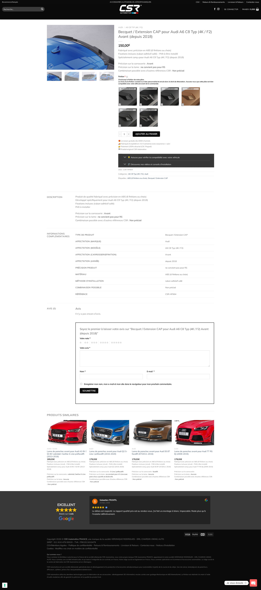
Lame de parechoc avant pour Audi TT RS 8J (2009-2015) (193, 452)
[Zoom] (50, 66)
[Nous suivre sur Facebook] (215, 9)
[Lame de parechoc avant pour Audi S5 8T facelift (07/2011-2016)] (152, 433)
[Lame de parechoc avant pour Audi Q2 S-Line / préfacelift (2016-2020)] (109, 433)
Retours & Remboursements (214, 2)
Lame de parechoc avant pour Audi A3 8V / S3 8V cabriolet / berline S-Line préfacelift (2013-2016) (66, 454)
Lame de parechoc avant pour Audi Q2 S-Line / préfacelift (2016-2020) (108, 452)
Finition (121, 76)
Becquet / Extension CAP (158, 178)
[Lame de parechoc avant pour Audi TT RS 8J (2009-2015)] (194, 433)
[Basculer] (125, 157)
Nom (83, 371)
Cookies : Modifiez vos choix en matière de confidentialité (72, 548)
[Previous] (51, 47)
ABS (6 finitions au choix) (137, 178)
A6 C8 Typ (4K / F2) (134, 27)
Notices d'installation (165, 545)
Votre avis (85, 348)
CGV (198, 2)
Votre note (85, 338)
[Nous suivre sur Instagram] (218, 9)
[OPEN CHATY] (253, 583)
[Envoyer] (42, 9)
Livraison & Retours (235, 2)
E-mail (151, 371)
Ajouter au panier (146, 134)
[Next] (109, 47)
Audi (120, 27)
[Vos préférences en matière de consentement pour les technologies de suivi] (4, 585)
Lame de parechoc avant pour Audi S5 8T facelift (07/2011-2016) (151, 452)
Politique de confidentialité (80, 545)
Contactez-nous (252, 2)
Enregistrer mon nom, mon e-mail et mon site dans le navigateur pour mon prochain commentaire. (128, 384)
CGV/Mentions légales (57, 545)
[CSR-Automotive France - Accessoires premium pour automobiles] (130, 9)
